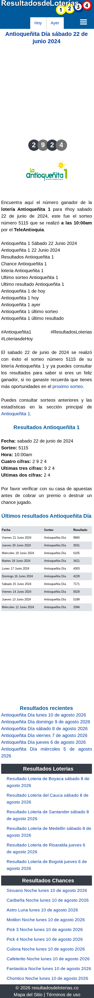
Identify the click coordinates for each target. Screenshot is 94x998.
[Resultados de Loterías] (47, 13)
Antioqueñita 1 (15, 413)
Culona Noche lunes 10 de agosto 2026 (46, 949)
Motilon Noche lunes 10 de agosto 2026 (46, 919)
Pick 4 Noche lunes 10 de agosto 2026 (45, 939)
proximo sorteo (67, 386)
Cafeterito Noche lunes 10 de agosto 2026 (48, 958)
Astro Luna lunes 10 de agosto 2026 (42, 910)
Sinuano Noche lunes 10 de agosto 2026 (47, 890)
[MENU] (83, 21)
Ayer (55, 23)
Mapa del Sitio (28, 994)
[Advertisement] (47, 91)
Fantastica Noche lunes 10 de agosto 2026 (49, 968)
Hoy (38, 23)
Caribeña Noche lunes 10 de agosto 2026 (48, 900)
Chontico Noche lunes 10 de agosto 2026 (47, 978)
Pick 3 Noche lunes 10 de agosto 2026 (45, 929)
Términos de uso (63, 994)
